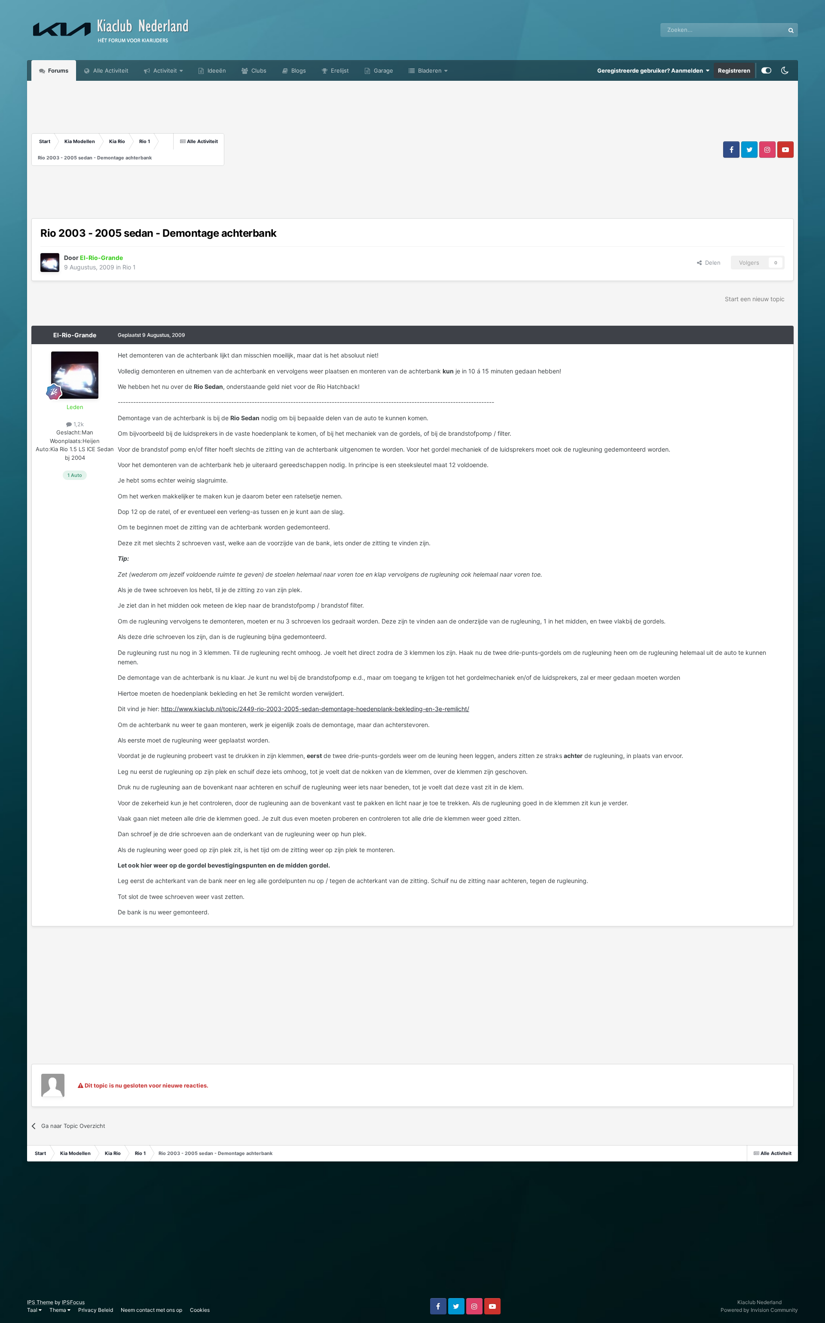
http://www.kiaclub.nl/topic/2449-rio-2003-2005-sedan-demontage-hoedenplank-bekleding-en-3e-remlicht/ (315, 708)
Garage (382, 70)
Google (764, 30)
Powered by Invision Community (759, 1310)
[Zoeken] (791, 30)
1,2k (78, 424)
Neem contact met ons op (151, 1310)
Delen (711, 262)
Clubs (258, 70)
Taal (33, 1310)
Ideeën (216, 70)
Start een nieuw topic (755, 298)
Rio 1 (129, 267)
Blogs (298, 70)
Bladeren (429, 70)
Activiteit (164, 70)
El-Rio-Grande (74, 335)
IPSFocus (73, 1302)
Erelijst (339, 70)
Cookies (200, 1310)
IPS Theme (40, 1302)
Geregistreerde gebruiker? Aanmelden (651, 70)
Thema (58, 1310)
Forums (57, 70)
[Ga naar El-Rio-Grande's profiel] (49, 262)
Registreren (734, 70)
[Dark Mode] (785, 70)
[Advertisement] (472, 149)
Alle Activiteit (110, 70)
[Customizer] (766, 70)
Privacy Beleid (95, 1310)
